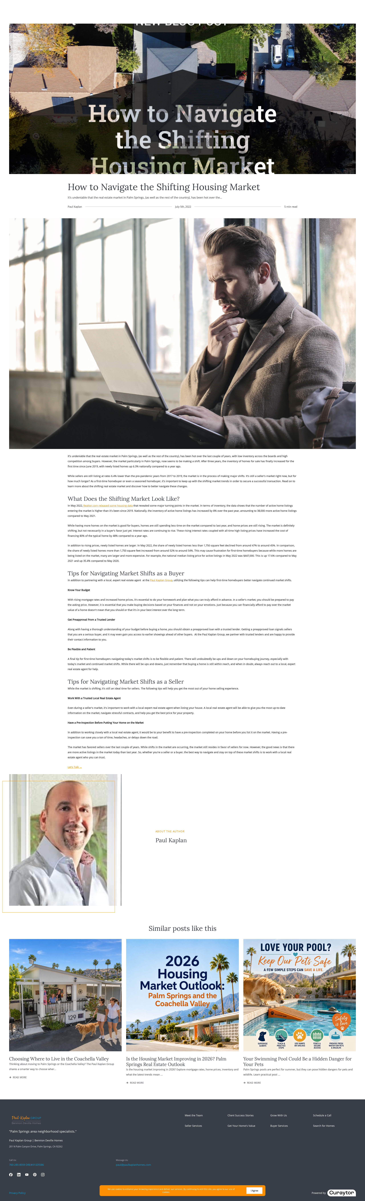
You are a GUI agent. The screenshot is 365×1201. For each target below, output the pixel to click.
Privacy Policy (17, 1193)
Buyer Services (279, 1125)
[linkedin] (19, 1174)
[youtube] (27, 1174)
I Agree (254, 1190)
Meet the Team (194, 1115)
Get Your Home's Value (241, 1125)
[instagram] (42, 1174)
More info (175, 1192)
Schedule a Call (322, 1115)
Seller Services (193, 1125)
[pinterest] (34, 1174)
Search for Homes (324, 1125)
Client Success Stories (241, 1115)
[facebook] (11, 1174)
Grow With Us (278, 1115)
